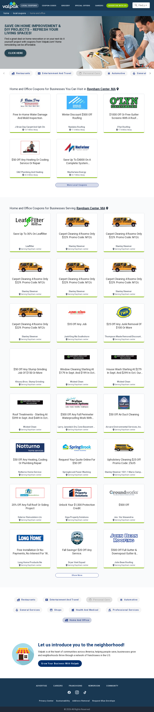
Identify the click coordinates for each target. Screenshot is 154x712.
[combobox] (141, 5)
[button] (82, 5)
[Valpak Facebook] (69, 692)
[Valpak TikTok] (85, 692)
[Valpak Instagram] (77, 692)
